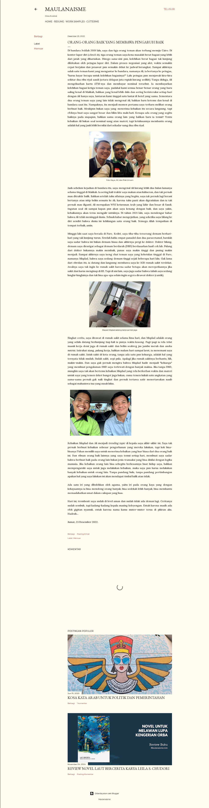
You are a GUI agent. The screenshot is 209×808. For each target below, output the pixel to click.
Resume (59, 21)
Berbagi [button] (38, 36)
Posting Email (83, 534)
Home (48, 21)
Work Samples (75, 21)
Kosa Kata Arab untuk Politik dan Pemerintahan (116, 697)
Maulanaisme (65, 9)
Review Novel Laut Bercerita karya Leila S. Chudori (118, 768)
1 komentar (82, 703)
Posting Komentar (85, 774)
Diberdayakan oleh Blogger (107, 793)
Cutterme (92, 21)
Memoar (38, 48)
